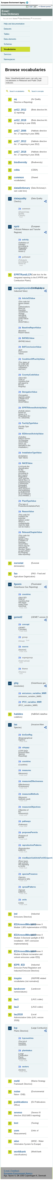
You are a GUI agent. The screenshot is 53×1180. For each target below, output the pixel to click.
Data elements (10, 39)
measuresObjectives (26, 807)
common (19, 177)
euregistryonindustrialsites (22, 288)
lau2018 (18, 1014)
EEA (15, 2)
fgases (17, 584)
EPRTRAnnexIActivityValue (26, 408)
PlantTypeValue (26, 501)
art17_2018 (20, 152)
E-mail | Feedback (11, 1171)
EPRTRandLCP (22, 274)
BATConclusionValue (26, 347)
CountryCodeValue (26, 375)
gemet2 (18, 617)
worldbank (20, 1151)
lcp (15, 1028)
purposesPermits (26, 832)
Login (31, 6)
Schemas (8, 44)
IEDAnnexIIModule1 (22, 924)
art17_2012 (20, 141)
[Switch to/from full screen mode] (35, 6)
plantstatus (26, 1050)
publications (21, 1102)
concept (25, 624)
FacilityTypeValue (26, 423)
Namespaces (9, 59)
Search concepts (38, 91)
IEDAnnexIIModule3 (22, 935)
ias (15, 724)
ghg (16, 683)
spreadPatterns (26, 887)
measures (26, 770)
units (24, 900)
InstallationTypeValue (26, 453)
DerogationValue (26, 392)
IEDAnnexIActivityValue (26, 434)
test (16, 1123)
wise (16, 1141)
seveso (18, 1112)
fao (16, 573)
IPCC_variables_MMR (26, 702)
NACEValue (26, 463)
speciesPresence (26, 874)
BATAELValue (26, 338)
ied (15, 914)
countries (26, 594)
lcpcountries (26, 1038)
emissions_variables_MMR (26, 693)
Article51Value (26, 298)
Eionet (15, 18)
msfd (17, 1081)
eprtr (16, 226)
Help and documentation (14, 24)
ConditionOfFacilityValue (26, 359)
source (25, 646)
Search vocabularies (17, 91)
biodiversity (20, 162)
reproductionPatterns (26, 845)
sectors (25, 1066)
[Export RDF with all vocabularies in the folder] (45, 201)
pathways (26, 821)
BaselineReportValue (26, 328)
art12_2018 (20, 120)
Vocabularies (10, 49)
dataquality (20, 198)
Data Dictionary (24, 18)
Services (7, 54)
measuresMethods (26, 794)
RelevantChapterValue (26, 532)
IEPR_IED (19, 965)
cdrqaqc (25, 747)
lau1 (16, 999)
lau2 (16, 1007)
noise (17, 1091)
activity (25, 240)
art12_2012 (20, 109)
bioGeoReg (26, 735)
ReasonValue (26, 511)
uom (16, 1130)
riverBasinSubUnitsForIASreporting (26, 858)
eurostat (18, 563)
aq (15, 99)
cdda (17, 170)
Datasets (7, 29)
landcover (19, 989)
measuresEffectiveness (26, 781)
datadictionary (22, 188)
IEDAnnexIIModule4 (22, 951)
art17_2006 (20, 130)
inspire (18, 978)
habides (18, 714)
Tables (6, 34)
